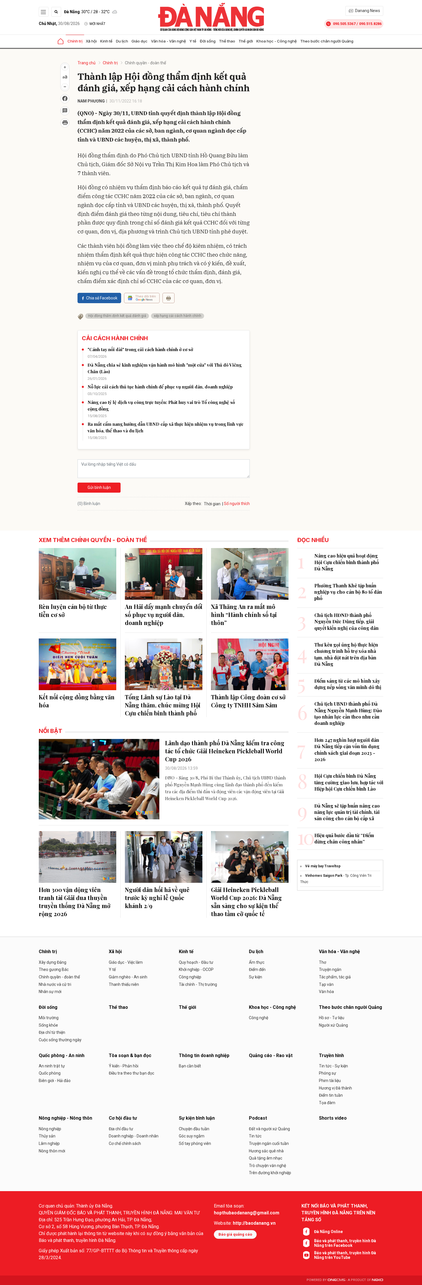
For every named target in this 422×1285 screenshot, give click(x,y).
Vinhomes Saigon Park (323, 876)
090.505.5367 (344, 24)
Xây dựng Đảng (52, 962)
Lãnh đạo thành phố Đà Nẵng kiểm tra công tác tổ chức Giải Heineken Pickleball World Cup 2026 (224, 751)
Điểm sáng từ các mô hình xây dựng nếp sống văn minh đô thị (347, 684)
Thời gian (212, 504)
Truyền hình (331, 1055)
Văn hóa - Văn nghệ (168, 41)
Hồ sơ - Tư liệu (331, 1017)
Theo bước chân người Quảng (326, 41)
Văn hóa (326, 991)
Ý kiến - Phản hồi (123, 1066)
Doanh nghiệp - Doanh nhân (133, 1136)
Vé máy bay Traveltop (322, 866)
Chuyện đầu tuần (194, 1129)
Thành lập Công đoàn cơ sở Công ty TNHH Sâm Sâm (248, 701)
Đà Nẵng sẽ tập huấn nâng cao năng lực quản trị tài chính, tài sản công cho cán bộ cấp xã (347, 812)
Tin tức (255, 1136)
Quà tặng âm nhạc (265, 1158)
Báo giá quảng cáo (235, 1234)
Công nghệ (258, 1017)
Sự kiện (255, 977)
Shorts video (333, 1118)
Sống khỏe (48, 1025)
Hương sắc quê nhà (266, 1151)
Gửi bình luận (99, 487)
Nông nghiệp (50, 1129)
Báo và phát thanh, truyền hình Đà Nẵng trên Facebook (345, 1243)
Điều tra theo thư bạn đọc (131, 1073)
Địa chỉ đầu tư (121, 1129)
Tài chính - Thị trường (198, 984)
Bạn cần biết (190, 1066)
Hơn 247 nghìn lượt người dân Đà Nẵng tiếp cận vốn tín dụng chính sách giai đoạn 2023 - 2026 (347, 749)
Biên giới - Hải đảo (55, 1080)
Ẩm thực (256, 962)
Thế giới (246, 41)
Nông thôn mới (52, 1151)
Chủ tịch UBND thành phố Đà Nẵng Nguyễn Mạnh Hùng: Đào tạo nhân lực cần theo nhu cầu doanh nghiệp (348, 713)
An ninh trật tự (52, 1066)
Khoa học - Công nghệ (276, 41)
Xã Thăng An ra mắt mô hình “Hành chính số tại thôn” (244, 614)
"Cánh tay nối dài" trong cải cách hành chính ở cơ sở (140, 349)
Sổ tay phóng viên (195, 1143)
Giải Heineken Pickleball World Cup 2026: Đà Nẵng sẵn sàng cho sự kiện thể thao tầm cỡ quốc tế (246, 902)
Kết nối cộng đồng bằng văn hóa (77, 701)
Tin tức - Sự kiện (333, 1066)
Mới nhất (97, 24)
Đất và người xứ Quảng (269, 1129)
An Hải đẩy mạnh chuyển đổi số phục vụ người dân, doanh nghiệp (163, 614)
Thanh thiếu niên (124, 984)
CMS (336, 1280)
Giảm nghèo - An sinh (128, 977)
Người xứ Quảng (333, 1025)
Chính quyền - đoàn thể (145, 63)
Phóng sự (327, 1073)
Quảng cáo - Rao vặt (271, 1055)
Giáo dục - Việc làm (126, 962)
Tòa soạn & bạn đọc (130, 1055)
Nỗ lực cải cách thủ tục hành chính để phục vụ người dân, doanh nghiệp (160, 387)
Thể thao (227, 41)
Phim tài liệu (330, 1080)
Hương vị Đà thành (335, 1088)
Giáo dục (139, 41)
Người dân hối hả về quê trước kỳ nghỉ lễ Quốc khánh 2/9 (157, 897)
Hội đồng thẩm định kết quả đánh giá (117, 316)
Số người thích (237, 503)
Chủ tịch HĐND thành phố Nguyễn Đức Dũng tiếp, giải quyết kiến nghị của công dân (346, 621)
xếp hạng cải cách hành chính (177, 316)
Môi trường (49, 1017)
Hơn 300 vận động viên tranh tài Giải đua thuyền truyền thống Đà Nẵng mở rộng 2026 (74, 902)
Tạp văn (326, 984)
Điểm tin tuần (331, 1095)
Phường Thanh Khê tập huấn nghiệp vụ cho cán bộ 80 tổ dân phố (348, 591)
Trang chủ (87, 63)
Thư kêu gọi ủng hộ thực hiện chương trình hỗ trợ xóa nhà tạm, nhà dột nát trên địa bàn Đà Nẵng (346, 654)
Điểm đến (257, 969)
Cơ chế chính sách (125, 1143)
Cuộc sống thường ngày (60, 1040)
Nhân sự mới (50, 991)
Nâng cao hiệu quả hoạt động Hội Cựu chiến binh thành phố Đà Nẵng (346, 562)
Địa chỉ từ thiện (52, 1032)
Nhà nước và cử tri (55, 984)
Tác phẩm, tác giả (335, 977)
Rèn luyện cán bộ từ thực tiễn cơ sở (73, 610)
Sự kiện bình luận (197, 1118)
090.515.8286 (370, 24)
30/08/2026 (59, 23)
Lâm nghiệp (49, 1143)
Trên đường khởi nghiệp (270, 1172)
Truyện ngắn (330, 969)
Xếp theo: (193, 503)
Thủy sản (47, 1136)
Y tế (192, 41)
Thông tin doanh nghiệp (204, 1055)
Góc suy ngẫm (191, 1136)
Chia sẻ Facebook (101, 298)
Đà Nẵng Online (328, 1231)
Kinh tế (106, 41)
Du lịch (122, 41)
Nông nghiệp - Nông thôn (65, 1118)
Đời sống (208, 41)
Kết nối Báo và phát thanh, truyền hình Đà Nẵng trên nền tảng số (338, 1212)
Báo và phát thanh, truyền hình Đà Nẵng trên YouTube (345, 1255)
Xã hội (91, 41)
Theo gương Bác (54, 969)
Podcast (258, 1118)
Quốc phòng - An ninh (61, 1055)
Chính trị (74, 41)
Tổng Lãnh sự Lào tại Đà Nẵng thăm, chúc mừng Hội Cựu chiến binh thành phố (162, 705)
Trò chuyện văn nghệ (267, 1165)
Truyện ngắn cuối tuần (269, 1143)
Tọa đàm (327, 1102)
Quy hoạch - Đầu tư (196, 962)
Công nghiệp (190, 977)
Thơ (322, 962)
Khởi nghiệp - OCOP (196, 969)
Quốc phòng (50, 1073)
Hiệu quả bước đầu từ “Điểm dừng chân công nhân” (344, 838)
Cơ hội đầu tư (123, 1118)
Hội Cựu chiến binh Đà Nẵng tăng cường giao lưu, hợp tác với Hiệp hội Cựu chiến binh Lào (348, 782)
